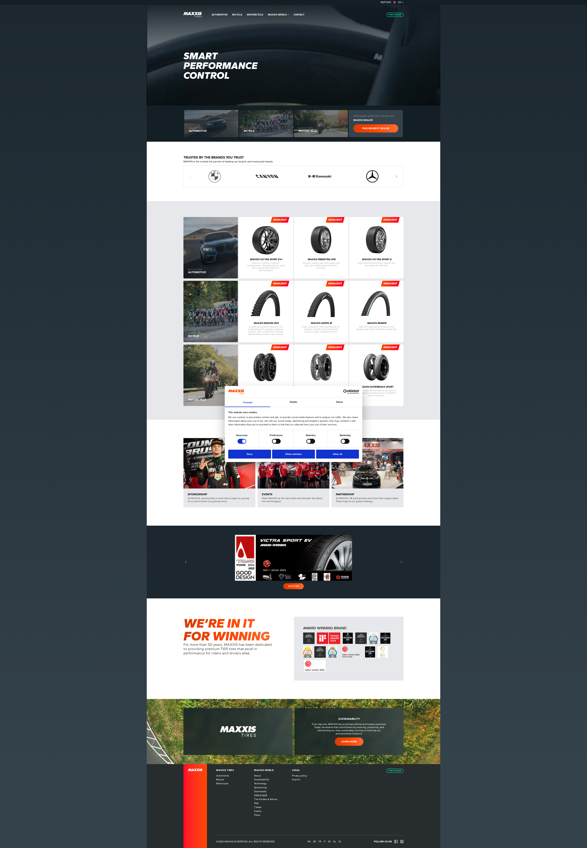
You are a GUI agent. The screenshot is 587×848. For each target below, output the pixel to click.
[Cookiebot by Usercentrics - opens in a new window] (345, 391)
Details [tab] (293, 402)
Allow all (337, 454)
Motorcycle (255, 14)
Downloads (260, 791)
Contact (299, 14)
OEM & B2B (260, 795)
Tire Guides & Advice (265, 799)
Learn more (349, 741)
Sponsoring (260, 787)
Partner (385, 2)
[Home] (192, 14)
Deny (249, 454)
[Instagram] (402, 841)
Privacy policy (299, 775)
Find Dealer (395, 15)
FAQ (256, 803)
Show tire (293, 586)
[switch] (276, 441)
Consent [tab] (247, 402)
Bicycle (237, 14)
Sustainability (261, 779)
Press (257, 814)
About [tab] (339, 402)
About (257, 775)
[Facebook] (396, 841)
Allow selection (293, 454)
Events (257, 811)
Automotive (220, 14)
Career (258, 807)
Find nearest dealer (375, 128)
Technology (260, 783)
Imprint (296, 779)
